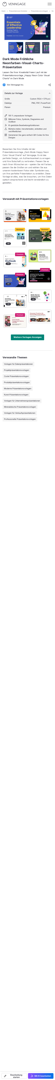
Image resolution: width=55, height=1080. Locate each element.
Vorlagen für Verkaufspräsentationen (19, 413)
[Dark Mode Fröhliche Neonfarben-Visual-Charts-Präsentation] (15, 281)
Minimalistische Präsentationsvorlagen (20, 407)
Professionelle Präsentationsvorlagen (20, 419)
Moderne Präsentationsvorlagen (17, 388)
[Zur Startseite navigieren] (14, 4)
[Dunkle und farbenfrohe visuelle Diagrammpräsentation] (40, 276)
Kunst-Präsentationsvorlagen (16, 395)
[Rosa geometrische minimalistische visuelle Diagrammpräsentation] (15, 321)
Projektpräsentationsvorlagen (16, 370)
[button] (14, 1076)
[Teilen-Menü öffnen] (49, 85)
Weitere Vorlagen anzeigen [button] (28, 337)
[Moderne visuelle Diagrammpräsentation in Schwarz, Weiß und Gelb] (40, 215)
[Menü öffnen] (49, 4)
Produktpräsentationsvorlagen (17, 382)
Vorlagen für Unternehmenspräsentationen (22, 401)
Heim (4, 11)
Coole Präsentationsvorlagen (16, 376)
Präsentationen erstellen (18, 11)
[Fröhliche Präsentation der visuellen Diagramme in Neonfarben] (40, 256)
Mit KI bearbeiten (43, 1076)
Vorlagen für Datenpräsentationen (18, 364)
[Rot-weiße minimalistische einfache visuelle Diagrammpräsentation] (40, 316)
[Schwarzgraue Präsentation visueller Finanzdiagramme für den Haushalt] (15, 301)
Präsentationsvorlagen (39, 11)
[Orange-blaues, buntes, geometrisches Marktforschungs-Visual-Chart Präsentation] (15, 215)
